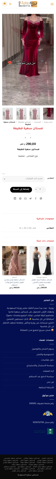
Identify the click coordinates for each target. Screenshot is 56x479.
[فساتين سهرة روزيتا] (28, 4)
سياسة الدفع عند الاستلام (41, 377)
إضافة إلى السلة (21, 189)
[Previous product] (25, 138)
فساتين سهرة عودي (10, 462)
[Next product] (30, 138)
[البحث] (10, 4)
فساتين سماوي (10, 467)
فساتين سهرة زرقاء (10, 460)
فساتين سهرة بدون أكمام (42, 467)
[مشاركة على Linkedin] (15, 199)
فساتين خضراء (47, 458)
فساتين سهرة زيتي (44, 469)
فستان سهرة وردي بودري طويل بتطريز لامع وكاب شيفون (14, 282)
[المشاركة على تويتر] (30, 199)
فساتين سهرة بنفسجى (12, 458)
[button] (52, 4)
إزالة (3, 174)
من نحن (50, 382)
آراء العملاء (48, 371)
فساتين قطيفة (24, 122)
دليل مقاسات (47, 360)
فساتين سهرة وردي (12, 469)
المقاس (50, 178)
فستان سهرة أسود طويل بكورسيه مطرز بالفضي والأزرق (41, 282)
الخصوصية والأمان (45, 355)
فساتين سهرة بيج (24, 467)
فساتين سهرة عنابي (35, 471)
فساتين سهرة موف (27, 462)
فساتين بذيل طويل (19, 471)
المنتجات (37, 122)
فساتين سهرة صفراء (45, 462)
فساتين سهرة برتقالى (31, 458)
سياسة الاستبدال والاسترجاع (40, 366)
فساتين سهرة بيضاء (36, 465)
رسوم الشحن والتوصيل (43, 349)
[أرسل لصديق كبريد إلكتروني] (25, 199)
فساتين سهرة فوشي (45, 460)
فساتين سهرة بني (28, 469)
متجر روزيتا (48, 122)
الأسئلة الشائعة (46, 388)
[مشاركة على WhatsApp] (41, 199)
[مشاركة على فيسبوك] (35, 199)
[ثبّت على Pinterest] (20, 199)
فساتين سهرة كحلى (27, 460)
